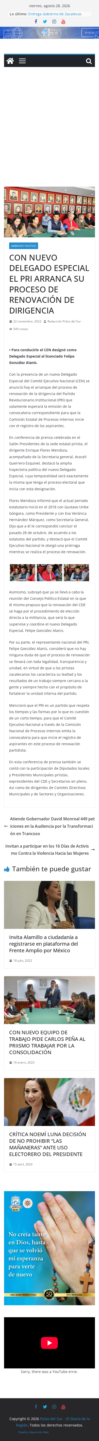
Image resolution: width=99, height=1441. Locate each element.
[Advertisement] (49, 134)
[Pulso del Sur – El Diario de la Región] (49, 30)
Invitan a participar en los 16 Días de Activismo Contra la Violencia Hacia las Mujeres (47, 849)
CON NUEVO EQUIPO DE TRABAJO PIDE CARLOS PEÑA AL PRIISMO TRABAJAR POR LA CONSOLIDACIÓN (47, 1042)
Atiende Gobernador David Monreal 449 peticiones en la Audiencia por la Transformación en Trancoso (52, 826)
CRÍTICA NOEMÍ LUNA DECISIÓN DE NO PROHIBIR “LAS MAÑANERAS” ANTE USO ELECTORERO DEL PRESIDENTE (47, 1144)
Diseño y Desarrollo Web (33, 1432)
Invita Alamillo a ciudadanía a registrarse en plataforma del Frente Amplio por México (43, 944)
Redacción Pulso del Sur (64, 321)
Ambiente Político (23, 246)
